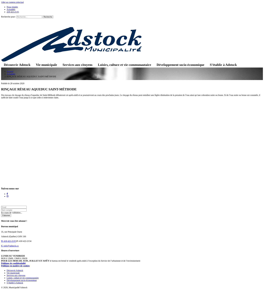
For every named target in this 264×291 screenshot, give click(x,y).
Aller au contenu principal (12, 2)
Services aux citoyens (77, 65)
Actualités (11, 9)
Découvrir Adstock (17, 65)
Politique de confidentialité (13, 263)
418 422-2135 (13, 12)
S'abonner (6, 215)
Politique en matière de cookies (15, 266)
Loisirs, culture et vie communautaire (124, 65)
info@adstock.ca (10, 246)
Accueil (10, 71)
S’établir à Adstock (223, 65)
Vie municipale (46, 65)
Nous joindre (12, 7)
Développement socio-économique (180, 65)
